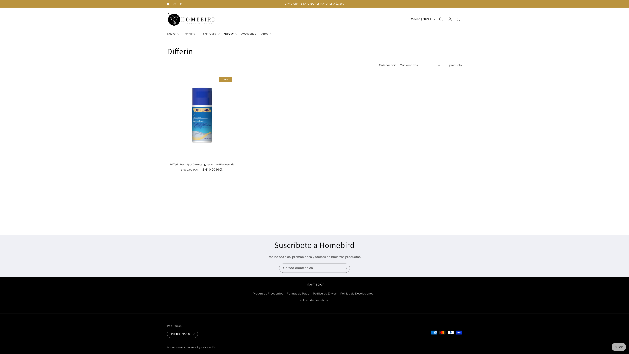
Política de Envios (325, 293)
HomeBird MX (183, 347)
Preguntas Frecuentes (268, 293)
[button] (173, 34)
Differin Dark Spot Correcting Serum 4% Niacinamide (202, 164)
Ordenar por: (387, 65)
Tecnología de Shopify (203, 347)
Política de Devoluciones (356, 293)
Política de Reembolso (314, 300)
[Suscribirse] (345, 268)
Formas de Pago (298, 293)
